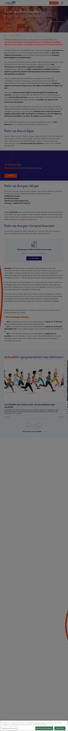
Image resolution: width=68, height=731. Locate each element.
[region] (34, 725)
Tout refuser (60, 728)
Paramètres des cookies (9, 728)
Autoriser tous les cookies (44, 728)
